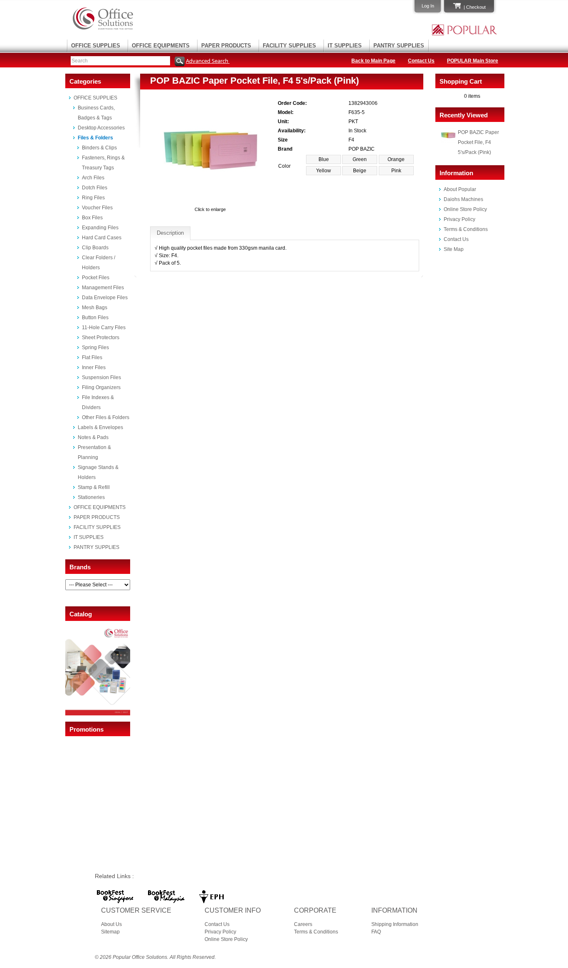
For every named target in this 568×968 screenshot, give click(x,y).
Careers (303, 924)
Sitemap (110, 932)
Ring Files (93, 198)
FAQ (376, 932)
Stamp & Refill (94, 487)
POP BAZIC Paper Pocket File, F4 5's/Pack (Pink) (478, 142)
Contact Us (421, 61)
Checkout (476, 7)
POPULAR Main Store (472, 61)
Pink (396, 171)
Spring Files (95, 347)
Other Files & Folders (105, 417)
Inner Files (94, 367)
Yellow (323, 171)
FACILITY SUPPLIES (289, 45)
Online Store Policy (465, 209)
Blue (324, 159)
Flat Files (92, 357)
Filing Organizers (101, 387)
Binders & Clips (99, 148)
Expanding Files (100, 228)
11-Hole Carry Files (104, 327)
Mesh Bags (94, 307)
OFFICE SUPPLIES (95, 45)
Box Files (92, 218)
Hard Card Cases (101, 238)
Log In (428, 5)
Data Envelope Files (105, 297)
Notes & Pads (93, 437)
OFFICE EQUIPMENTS (161, 45)
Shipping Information (394, 924)
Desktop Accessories (101, 128)
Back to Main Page (373, 61)
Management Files (103, 287)
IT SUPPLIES (345, 45)
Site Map (454, 249)
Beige (359, 171)
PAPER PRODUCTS (226, 45)
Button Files (95, 317)
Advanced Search (208, 61)
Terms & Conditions (466, 229)
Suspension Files (101, 377)
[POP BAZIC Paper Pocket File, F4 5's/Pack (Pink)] (210, 202)
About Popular (460, 189)
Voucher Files (97, 208)
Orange (396, 159)
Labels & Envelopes (100, 427)
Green (360, 159)
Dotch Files (94, 188)
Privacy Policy (459, 219)
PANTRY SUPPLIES (398, 45)
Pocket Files (95, 277)
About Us (111, 924)
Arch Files (93, 178)
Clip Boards (95, 248)
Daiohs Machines (463, 199)
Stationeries (91, 497)
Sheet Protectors (100, 337)
